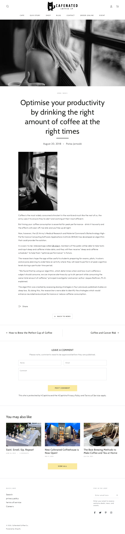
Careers (10, 506)
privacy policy (12, 498)
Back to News (64, 316)
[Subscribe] (117, 495)
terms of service (13, 502)
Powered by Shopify (13, 529)
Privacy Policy (74, 395)
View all (62, 466)
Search (9, 494)
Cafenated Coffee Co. (20, 525)
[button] (7, 6)
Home (59, 93)
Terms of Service (92, 395)
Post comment (62, 388)
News (65, 93)
